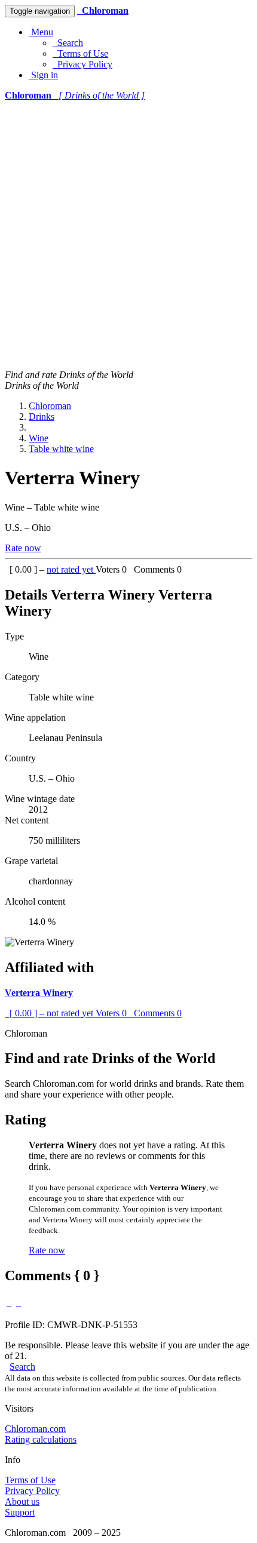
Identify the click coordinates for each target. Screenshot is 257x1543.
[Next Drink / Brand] (18, 1303)
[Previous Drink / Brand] (9, 1303)
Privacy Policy (82, 64)
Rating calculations (41, 1439)
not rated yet (71, 569)
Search (68, 43)
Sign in (43, 75)
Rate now (23, 548)
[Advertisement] (128, 235)
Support (20, 1512)
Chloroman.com (35, 1429)
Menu (41, 32)
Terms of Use (80, 53)
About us (22, 1501)
